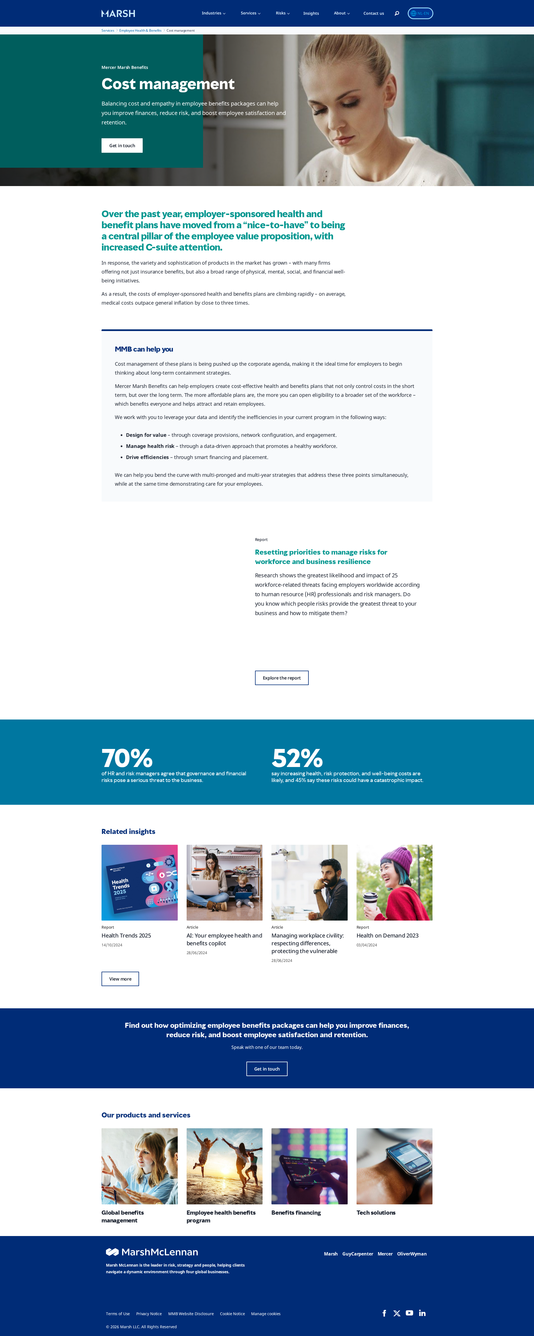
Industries (211, 13)
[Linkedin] (422, 1313)
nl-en (423, 13)
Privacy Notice (149, 1313)
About (340, 13)
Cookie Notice (232, 1313)
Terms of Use (118, 1313)
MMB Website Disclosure (191, 1313)
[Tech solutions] (395, 1166)
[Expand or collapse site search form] (396, 13)
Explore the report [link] (282, 678)
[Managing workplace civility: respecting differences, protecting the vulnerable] (309, 883)
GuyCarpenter (357, 1254)
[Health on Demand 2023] (395, 883)
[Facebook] (384, 1313)
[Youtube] (409, 1313)
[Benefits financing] (309, 1166)
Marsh (331, 1254)
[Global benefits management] (140, 1166)
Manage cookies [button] (266, 1313)
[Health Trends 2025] (140, 883)
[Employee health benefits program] (225, 1166)
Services (248, 13)
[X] (397, 1313)
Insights (311, 13)
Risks (281, 13)
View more (120, 979)
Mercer (385, 1254)
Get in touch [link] (122, 145)
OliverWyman (412, 1254)
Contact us (374, 13)
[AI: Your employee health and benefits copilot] (225, 883)
